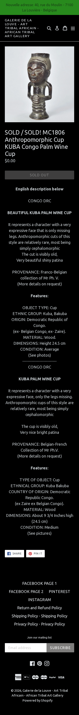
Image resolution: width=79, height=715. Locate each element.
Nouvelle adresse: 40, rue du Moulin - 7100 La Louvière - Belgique (39, 7)
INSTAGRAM (39, 599)
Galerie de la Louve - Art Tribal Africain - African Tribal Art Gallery (22, 28)
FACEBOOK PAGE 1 (39, 583)
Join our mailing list (39, 637)
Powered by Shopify (37, 700)
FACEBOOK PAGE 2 (26, 591)
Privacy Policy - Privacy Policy (39, 624)
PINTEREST (59, 591)
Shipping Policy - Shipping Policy (39, 616)
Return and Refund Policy (39, 608)
